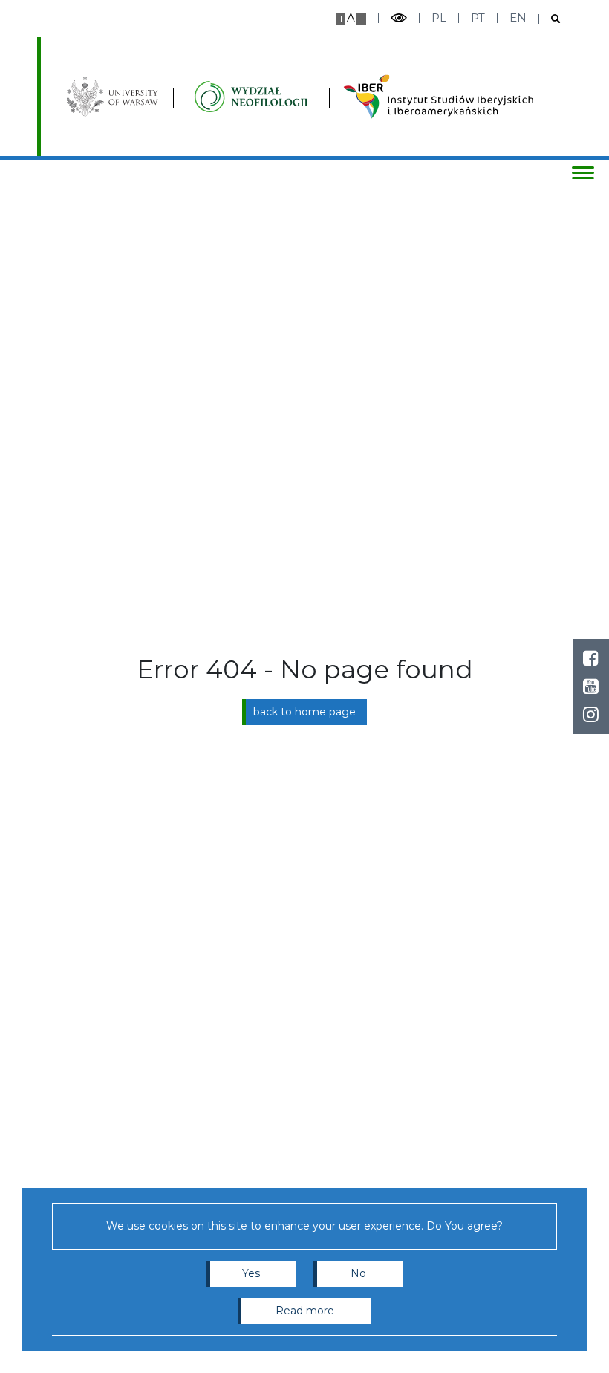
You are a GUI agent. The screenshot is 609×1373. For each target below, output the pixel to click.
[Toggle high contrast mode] (399, 18)
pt (478, 17)
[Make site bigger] (340, 19)
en (518, 17)
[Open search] (550, 19)
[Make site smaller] (361, 19)
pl (438, 17)
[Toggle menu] (583, 172)
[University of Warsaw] (114, 97)
